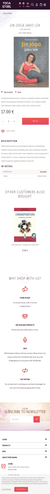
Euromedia (43, 172)
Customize (6, 489)
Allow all (21, 489)
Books (10, 13)
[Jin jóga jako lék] (31, 62)
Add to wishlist (8, 92)
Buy (36, 121)
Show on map (12, 469)
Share (19, 92)
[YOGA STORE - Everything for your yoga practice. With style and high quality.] (9, 5)
